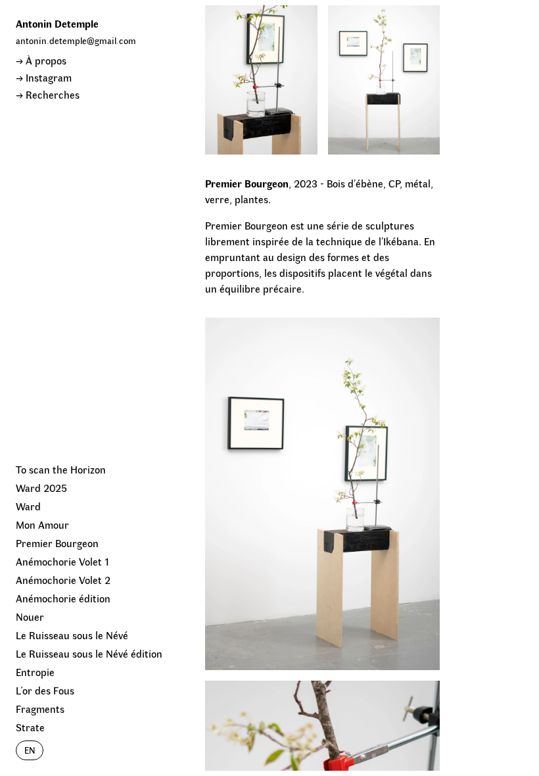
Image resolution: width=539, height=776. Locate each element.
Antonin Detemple (57, 23)
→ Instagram (44, 77)
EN (29, 750)
